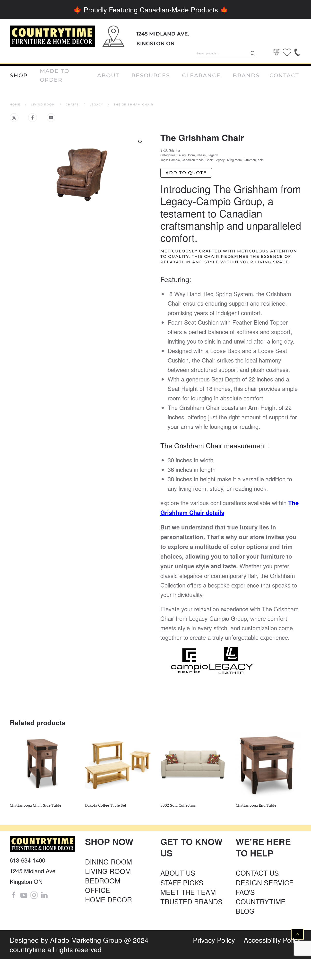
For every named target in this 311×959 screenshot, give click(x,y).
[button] (140, 142)
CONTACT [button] (284, 75)
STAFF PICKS (181, 882)
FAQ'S (245, 892)
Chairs (201, 155)
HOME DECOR (108, 899)
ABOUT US (177, 873)
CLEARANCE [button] (201, 75)
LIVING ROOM (108, 871)
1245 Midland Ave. (163, 34)
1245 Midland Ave (32, 870)
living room (234, 159)
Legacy (213, 155)
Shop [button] (19, 75)
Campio (174, 159)
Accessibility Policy (272, 940)
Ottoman (250, 159)
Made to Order (54, 75)
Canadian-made (193, 159)
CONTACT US (257, 873)
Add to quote (186, 172)
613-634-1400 (27, 860)
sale (261, 159)
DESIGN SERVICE (265, 882)
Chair (209, 159)
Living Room (186, 155)
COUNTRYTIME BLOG (260, 906)
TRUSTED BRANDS (191, 901)
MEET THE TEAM (188, 892)
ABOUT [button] (108, 75)
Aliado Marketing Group (86, 940)
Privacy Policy (214, 940)
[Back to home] (52, 36)
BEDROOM (102, 880)
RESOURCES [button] (150, 75)
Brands (246, 75)
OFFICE (97, 890)
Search (252, 53)
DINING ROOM (108, 861)
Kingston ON (156, 43)
